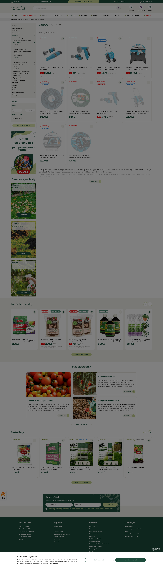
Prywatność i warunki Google (50, 563)
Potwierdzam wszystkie (130, 560)
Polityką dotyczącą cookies (60, 559)
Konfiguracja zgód (99, 560)
